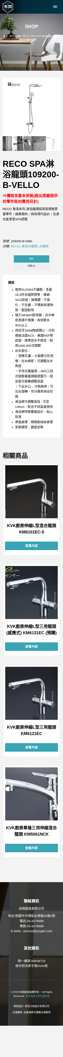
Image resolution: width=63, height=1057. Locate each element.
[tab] (31, 258)
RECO (26, 36)
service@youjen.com (37, 931)
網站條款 (30, 996)
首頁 (5, 36)
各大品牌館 (15, 36)
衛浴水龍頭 (29, 246)
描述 (31, 258)
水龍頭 (43, 246)
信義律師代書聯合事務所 (37, 1012)
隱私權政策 (43, 996)
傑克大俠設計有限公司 (37, 1006)
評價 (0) (31, 266)
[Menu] (55, 7)
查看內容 (31, 492)
